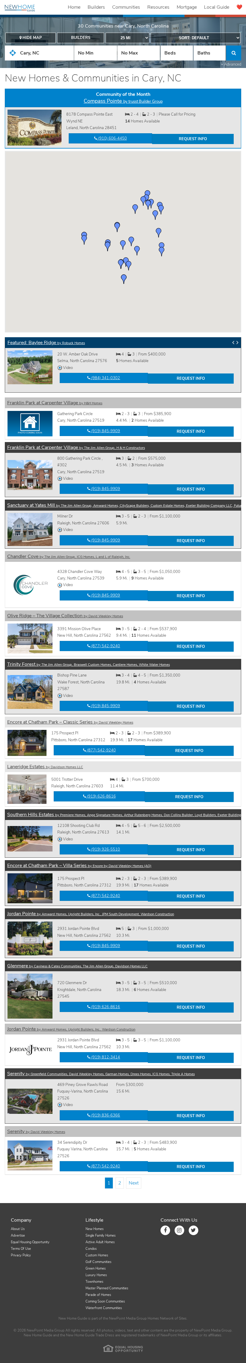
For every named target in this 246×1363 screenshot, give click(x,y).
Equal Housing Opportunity (30, 1242)
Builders (96, 7)
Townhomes (94, 1281)
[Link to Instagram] (179, 1230)
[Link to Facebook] (165, 1230)
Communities (126, 7)
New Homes (95, 1229)
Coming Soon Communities (105, 1301)
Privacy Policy (21, 1255)
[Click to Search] (233, 53)
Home (74, 7)
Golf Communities (98, 1262)
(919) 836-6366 (105, 1115)
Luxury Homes (96, 1275)
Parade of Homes (98, 1295)
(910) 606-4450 (112, 138)
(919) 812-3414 (105, 1057)
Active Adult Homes (100, 1242)
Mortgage (187, 7)
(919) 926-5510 (105, 849)
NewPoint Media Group (128, 1318)
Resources (158, 7)
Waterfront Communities (104, 1308)
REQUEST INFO (193, 139)
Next (134, 1183)
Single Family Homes (101, 1235)
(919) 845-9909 (107, 384)
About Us (18, 1229)
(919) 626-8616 (101, 796)
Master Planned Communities (107, 1288)
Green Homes (96, 1268)
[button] (117, 227)
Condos (91, 1248)
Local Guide (216, 7)
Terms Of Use (21, 1248)
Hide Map (32, 37)
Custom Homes (97, 1255)
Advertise (18, 1235)
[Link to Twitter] (193, 1230)
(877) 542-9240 (105, 646)
